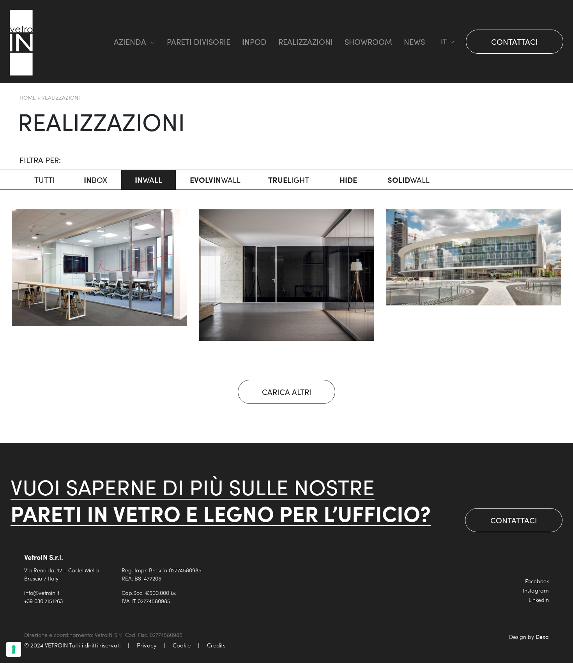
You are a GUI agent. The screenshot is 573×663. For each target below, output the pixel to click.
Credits (216, 645)
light (288, 179)
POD (254, 41)
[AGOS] (99, 267)
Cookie (182, 645)
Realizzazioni (305, 41)
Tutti (44, 179)
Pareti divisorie (198, 41)
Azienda (130, 41)
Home (27, 97)
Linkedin (539, 599)
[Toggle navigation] (92, 42)
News (414, 41)
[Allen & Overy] (286, 275)
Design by (529, 636)
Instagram (536, 590)
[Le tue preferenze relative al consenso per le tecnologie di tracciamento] (13, 649)
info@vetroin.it (41, 592)
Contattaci (514, 41)
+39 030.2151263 (43, 601)
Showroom (368, 41)
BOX (95, 179)
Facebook (537, 581)
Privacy (146, 645)
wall (215, 179)
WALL (148, 179)
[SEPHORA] (473, 257)
